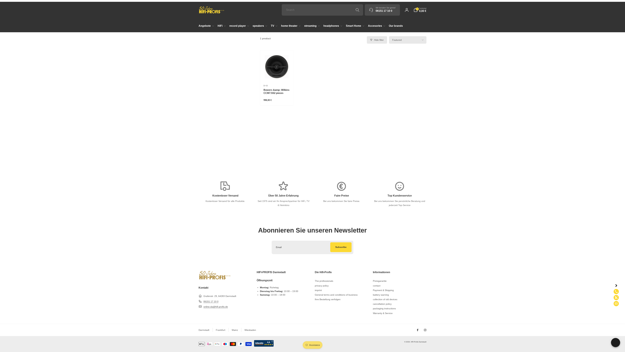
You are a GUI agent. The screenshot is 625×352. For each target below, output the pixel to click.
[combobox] (322, 10)
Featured (397, 40)
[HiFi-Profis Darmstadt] (215, 279)
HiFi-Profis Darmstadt (418, 342)
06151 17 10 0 (210, 301)
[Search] (357, 10)
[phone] (616, 291)
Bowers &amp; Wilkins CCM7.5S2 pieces (276, 91)
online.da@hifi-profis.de (215, 306)
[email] (616, 303)
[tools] (616, 297)
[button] (420, 9)
